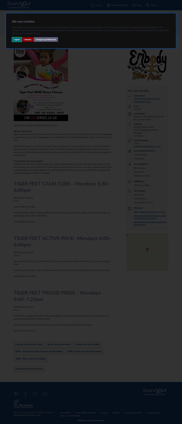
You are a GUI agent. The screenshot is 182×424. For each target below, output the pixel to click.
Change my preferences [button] (46, 39)
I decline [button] (27, 39)
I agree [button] (17, 39)
